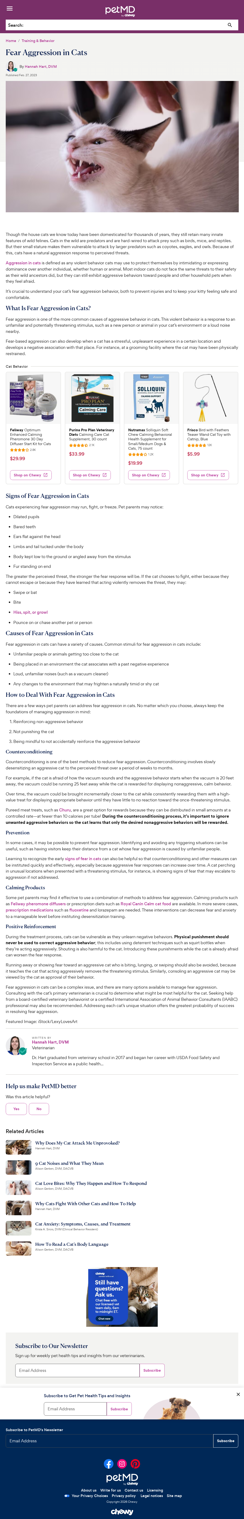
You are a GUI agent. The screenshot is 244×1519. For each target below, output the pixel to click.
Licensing (155, 1490)
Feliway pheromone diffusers (38, 904)
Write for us (110, 1490)
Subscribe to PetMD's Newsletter (34, 1429)
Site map (174, 1495)
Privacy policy (124, 1495)
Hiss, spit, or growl (30, 612)
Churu (65, 810)
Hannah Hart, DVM (41, 66)
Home (11, 40)
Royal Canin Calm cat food (146, 904)
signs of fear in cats (83, 859)
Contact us (134, 1490)
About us (89, 1490)
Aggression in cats (23, 263)
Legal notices (152, 1495)
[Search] (230, 25)
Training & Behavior (38, 40)
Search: (15, 25)
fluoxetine (79, 910)
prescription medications (29, 910)
